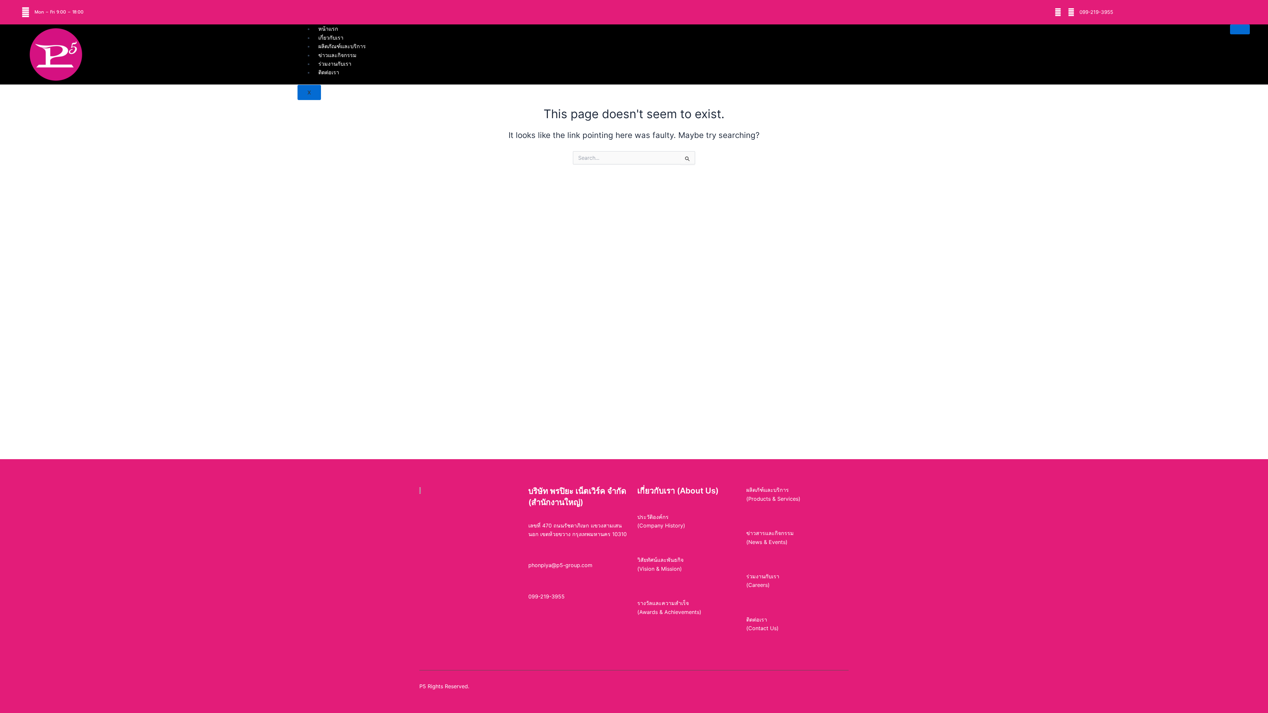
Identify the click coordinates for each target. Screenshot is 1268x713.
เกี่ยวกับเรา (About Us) (678, 490)
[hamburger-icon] (1240, 29)
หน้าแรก (328, 28)
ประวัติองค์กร (653, 517)
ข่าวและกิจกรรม (337, 55)
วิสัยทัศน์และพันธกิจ (660, 560)
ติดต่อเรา (328, 72)
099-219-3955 (1096, 12)
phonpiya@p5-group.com (560, 565)
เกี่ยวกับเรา (330, 37)
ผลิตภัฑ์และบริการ (767, 490)
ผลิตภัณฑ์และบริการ (342, 46)
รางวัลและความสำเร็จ (663, 603)
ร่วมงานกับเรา (334, 63)
